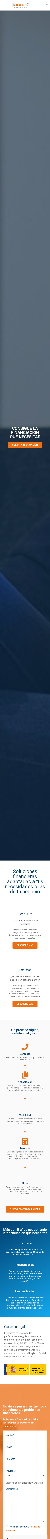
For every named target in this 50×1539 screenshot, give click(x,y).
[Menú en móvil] (47, 5)
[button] (25, 445)
